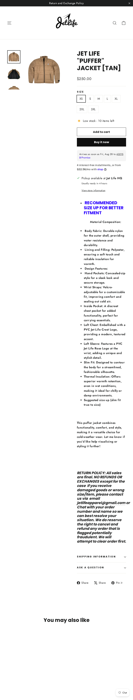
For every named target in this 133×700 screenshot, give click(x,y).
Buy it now (101, 142)
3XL (93, 109)
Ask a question (90, 567)
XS (81, 99)
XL (116, 99)
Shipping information (96, 556)
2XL (81, 109)
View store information (93, 190)
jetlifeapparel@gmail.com (101, 502)
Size (80, 92)
